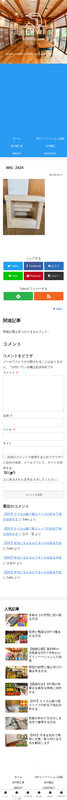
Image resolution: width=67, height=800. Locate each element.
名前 (8, 415)
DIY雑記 (49, 782)
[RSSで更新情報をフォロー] (48, 296)
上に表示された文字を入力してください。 (31, 479)
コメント (11, 372)
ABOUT (18, 787)
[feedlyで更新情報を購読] (18, 296)
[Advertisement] (33, 99)
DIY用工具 (18, 782)
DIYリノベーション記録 (49, 776)
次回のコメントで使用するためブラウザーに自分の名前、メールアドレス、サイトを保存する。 (33, 462)
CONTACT (49, 787)
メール (9, 429)
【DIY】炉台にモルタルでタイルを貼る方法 (32, 543)
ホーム (18, 776)
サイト (7, 443)
